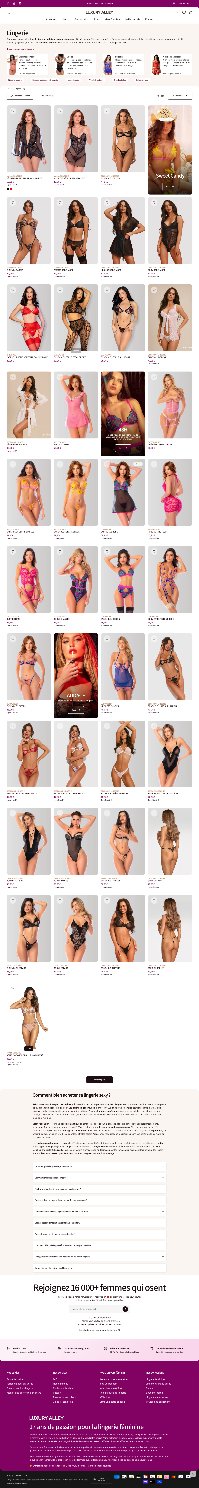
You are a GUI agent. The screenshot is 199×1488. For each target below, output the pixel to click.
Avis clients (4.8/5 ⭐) (111, 1388)
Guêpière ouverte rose (160, 444)
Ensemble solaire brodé (67, 531)
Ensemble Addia (15, 269)
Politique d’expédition (70, 1480)
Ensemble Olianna (110, 967)
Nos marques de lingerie (112, 1392)
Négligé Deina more (111, 269)
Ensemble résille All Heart (115, 357)
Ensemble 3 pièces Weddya (114, 793)
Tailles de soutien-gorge (20, 1383)
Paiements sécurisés (64, 1397)
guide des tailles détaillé (88, 1114)
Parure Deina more (63, 269)
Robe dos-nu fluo (157, 531)
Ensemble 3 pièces (110, 619)
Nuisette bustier (110, 706)
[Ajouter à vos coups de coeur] (13, 111)
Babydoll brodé (109, 531)
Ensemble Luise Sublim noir (162, 706)
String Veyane (155, 880)
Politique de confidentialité (36, 1480)
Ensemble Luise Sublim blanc (69, 793)
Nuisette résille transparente (70, 178)
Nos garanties (60, 1383)
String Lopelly (156, 967)
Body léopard (61, 967)
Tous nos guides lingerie (20, 1388)
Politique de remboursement (16, 1480)
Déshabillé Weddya (17, 444)
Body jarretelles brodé (161, 619)
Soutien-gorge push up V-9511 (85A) (25, 1055)
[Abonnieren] (125, 1309)
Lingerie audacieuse (157, 1397)
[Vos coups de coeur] (184, 12)
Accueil (9, 89)
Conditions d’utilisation (53, 1480)
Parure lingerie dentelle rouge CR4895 (27, 357)
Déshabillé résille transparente (24, 178)
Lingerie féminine (155, 1379)
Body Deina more (156, 269)
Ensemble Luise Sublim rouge (22, 793)
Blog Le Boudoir (108, 1383)
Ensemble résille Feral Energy (70, 357)
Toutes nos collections (158, 1401)
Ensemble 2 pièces (16, 706)
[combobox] (182, 3)
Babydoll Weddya (157, 357)
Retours (57, 1392)
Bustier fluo (13, 619)
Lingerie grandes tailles (158, 1383)
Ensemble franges (110, 880)
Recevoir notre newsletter (113, 1379)
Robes (149, 1388)
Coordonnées (83, 1480)
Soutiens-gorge (154, 1392)
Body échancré (62, 619)
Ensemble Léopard (16, 967)
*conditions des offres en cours (24, 1392)
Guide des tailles (16, 1379)
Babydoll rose (61, 444)
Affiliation (104, 1397)
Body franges (61, 880)
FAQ (55, 1379)
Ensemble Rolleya (110, 178)
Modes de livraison (63, 1388)
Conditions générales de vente (17, 1483)
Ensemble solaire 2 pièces (20, 531)
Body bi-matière (15, 880)
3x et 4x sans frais (63, 1401)
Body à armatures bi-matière (163, 793)
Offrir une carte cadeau (112, 1401)
